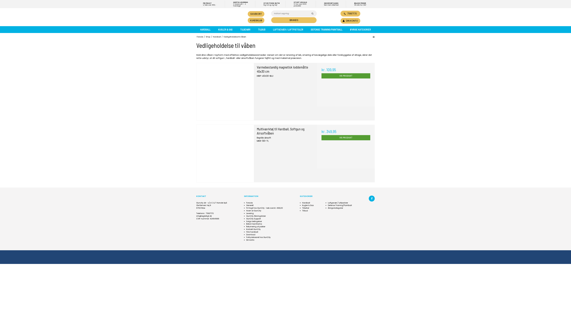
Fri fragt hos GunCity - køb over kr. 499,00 (264, 208)
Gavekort (256, 13)
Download (250, 234)
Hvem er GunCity (253, 211)
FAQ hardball (252, 232)
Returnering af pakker (255, 226)
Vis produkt (345, 75)
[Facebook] (372, 199)
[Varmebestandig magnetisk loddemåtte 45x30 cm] (225, 91)
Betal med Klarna (254, 224)
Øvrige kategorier (360, 29)
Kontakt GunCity (253, 229)
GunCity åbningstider (256, 216)
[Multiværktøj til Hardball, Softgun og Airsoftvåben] (225, 153)
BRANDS (294, 20)
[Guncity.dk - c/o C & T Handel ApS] (216, 16)
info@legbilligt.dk (204, 216)
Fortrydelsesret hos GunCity (258, 237)
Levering (250, 213)
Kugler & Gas (225, 29)
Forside (249, 203)
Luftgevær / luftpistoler (288, 29)
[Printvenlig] (373, 37)
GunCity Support (253, 219)
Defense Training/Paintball (326, 29)
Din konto (250, 240)
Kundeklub (256, 20)
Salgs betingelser (254, 221)
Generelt (250, 205)
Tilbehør (245, 29)
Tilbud (261, 29)
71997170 (352, 13)
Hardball (205, 29)
